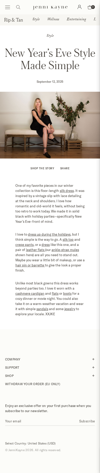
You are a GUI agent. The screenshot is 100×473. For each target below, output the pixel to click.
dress (46, 245)
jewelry (69, 309)
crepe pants (24, 245)
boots (67, 293)
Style (35, 19)
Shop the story (42, 168)
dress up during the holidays (49, 234)
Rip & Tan (13, 20)
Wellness (53, 19)
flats (55, 293)
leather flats (35, 250)
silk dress (67, 191)
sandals (42, 309)
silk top (68, 239)
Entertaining (76, 19)
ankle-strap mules (65, 250)
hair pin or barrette (30, 265)
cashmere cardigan (29, 293)
